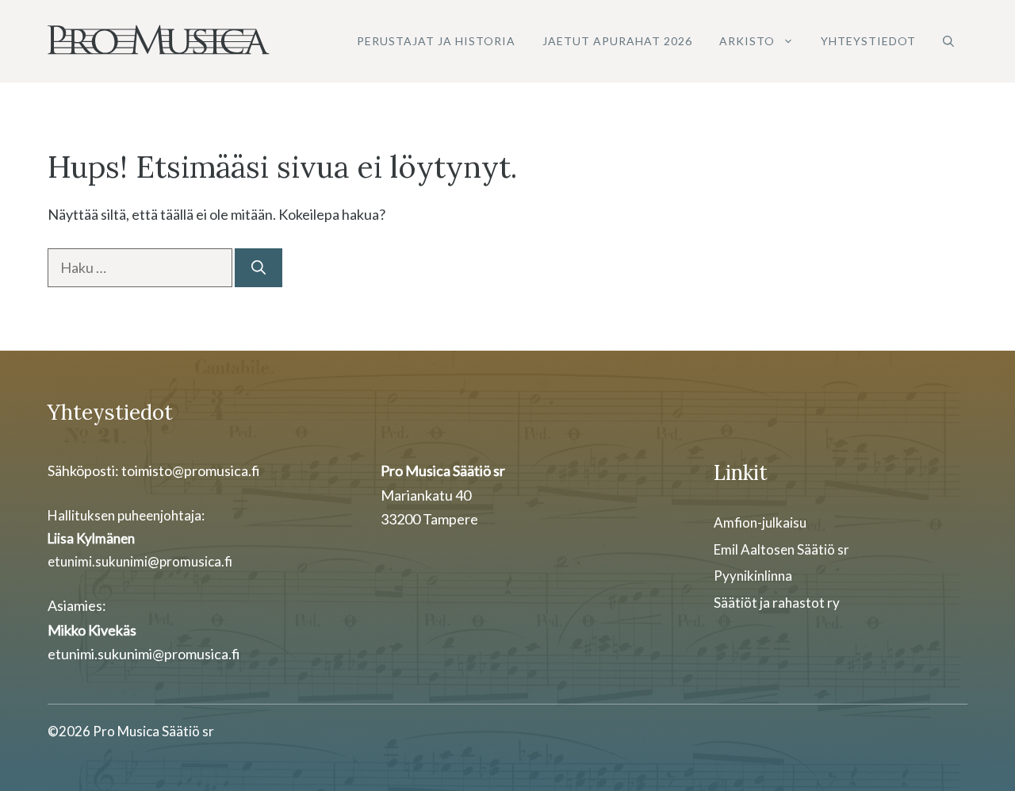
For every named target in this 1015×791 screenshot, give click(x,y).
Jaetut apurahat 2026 (617, 41)
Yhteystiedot (868, 41)
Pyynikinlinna (753, 575)
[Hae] (258, 267)
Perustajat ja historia (436, 41)
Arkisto (747, 41)
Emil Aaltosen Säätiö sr (781, 549)
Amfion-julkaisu (760, 522)
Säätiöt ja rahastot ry (777, 602)
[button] (948, 41)
